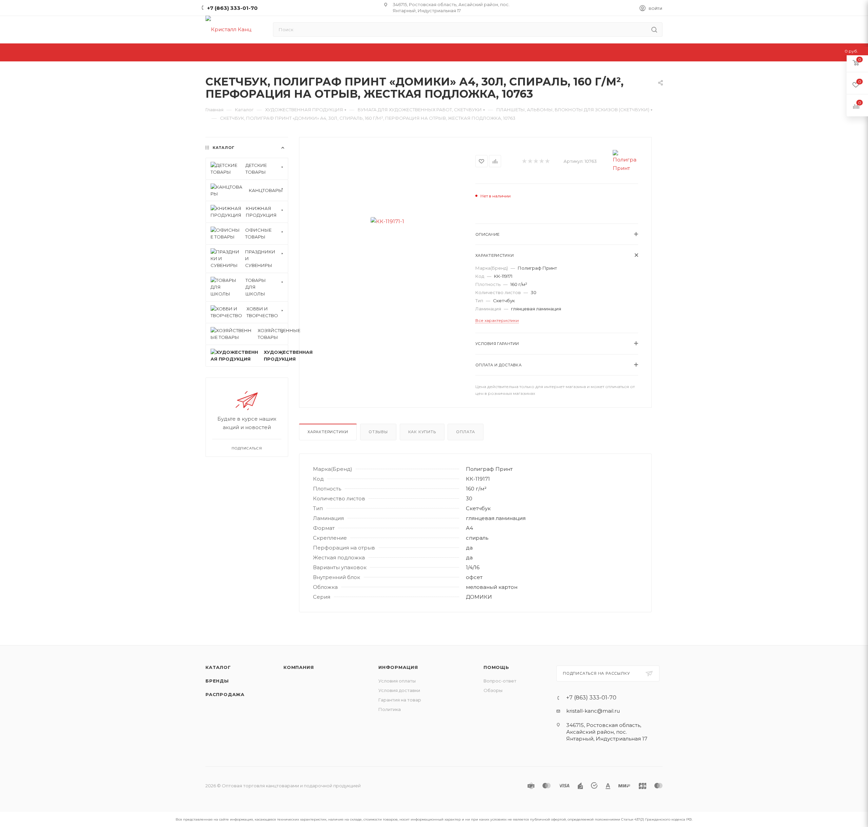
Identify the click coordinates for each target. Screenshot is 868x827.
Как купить (422, 431)
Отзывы (378, 431)
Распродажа (224, 694)
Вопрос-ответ (500, 681)
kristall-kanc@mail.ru (593, 711)
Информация (398, 667)
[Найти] (654, 29)
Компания (298, 667)
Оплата (465, 431)
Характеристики (328, 431)
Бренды (217, 681)
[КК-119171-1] (387, 221)
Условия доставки (399, 690)
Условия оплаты (397, 681)
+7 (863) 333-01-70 (232, 8)
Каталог (218, 667)
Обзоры (493, 690)
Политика (389, 709)
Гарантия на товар (399, 700)
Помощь (496, 667)
